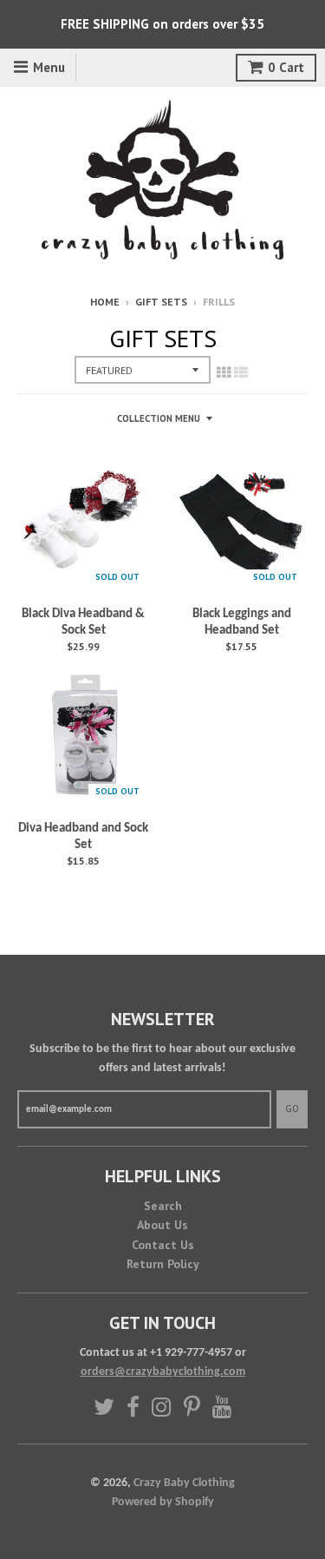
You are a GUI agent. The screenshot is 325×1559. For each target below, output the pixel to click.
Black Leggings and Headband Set (241, 623)
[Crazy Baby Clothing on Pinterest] (192, 1407)
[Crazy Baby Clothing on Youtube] (222, 1407)
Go (292, 1108)
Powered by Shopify (163, 1502)
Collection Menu (158, 418)
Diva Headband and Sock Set (83, 837)
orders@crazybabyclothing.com (163, 1371)
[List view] (241, 374)
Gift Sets (161, 301)
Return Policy (163, 1264)
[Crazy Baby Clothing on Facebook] (133, 1407)
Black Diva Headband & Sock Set (83, 623)
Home (105, 301)
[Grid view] (224, 374)
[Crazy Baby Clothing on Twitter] (104, 1407)
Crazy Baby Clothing (184, 1483)
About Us (162, 1225)
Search (163, 1206)
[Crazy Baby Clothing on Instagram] (162, 1407)
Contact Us (163, 1245)
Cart (286, 67)
